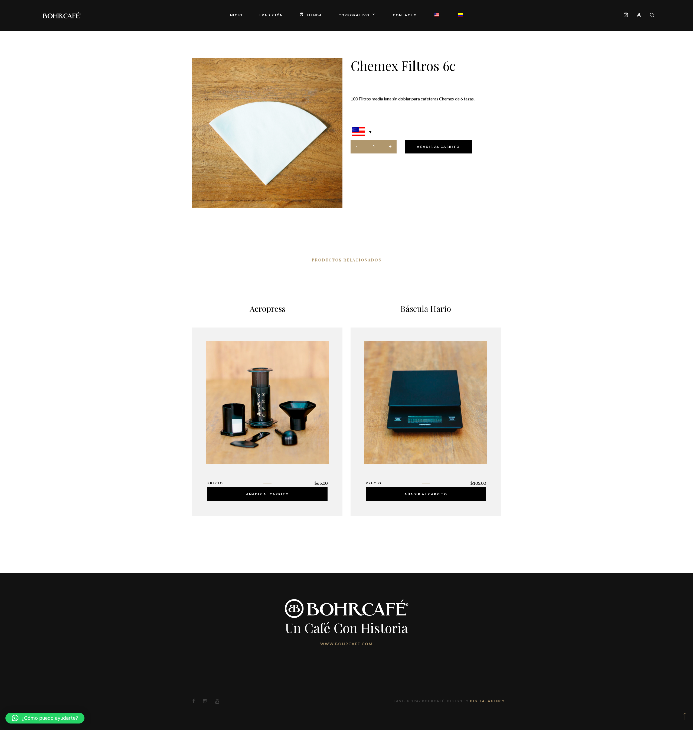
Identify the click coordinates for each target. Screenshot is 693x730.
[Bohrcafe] (62, 15)
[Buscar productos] (649, 15)
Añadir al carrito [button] (267, 494)
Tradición (271, 15)
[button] (44, 718)
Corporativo (354, 15)
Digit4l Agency (487, 701)
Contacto (405, 15)
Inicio (235, 15)
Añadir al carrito (438, 147)
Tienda (314, 15)
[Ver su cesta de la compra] (625, 15)
